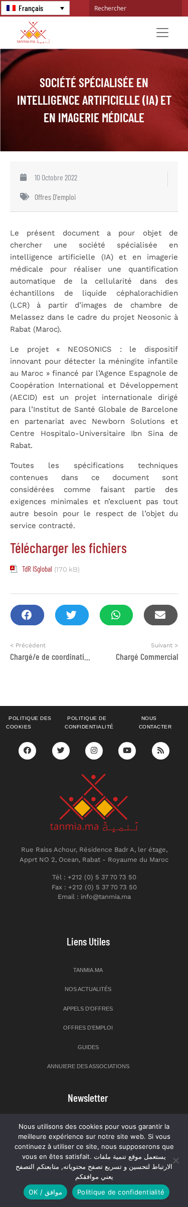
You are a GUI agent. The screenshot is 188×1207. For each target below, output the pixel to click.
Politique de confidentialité (89, 722)
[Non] (175, 1160)
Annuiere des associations (88, 1066)
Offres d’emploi (88, 1028)
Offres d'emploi (55, 196)
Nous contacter (155, 722)
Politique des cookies (29, 722)
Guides (88, 1047)
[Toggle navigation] (162, 32)
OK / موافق (45, 1192)
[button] (27, 615)
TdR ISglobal (37, 568)
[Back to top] (145, 1175)
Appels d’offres (88, 1009)
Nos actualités (88, 989)
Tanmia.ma (88, 970)
